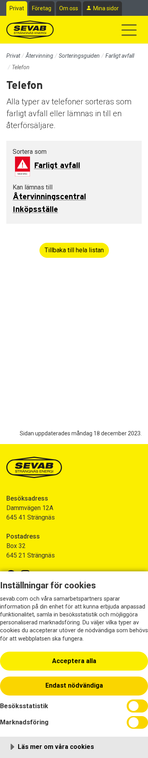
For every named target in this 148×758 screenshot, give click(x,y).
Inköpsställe (35, 210)
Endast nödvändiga (74, 685)
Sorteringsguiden (79, 56)
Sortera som (30, 151)
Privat (16, 8)
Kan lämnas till (32, 187)
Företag (41, 8)
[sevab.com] (30, 29)
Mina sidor (106, 8)
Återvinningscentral (49, 197)
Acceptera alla (74, 661)
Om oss (68, 8)
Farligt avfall (119, 56)
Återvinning (39, 56)
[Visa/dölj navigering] (129, 30)
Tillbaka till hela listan (74, 250)
